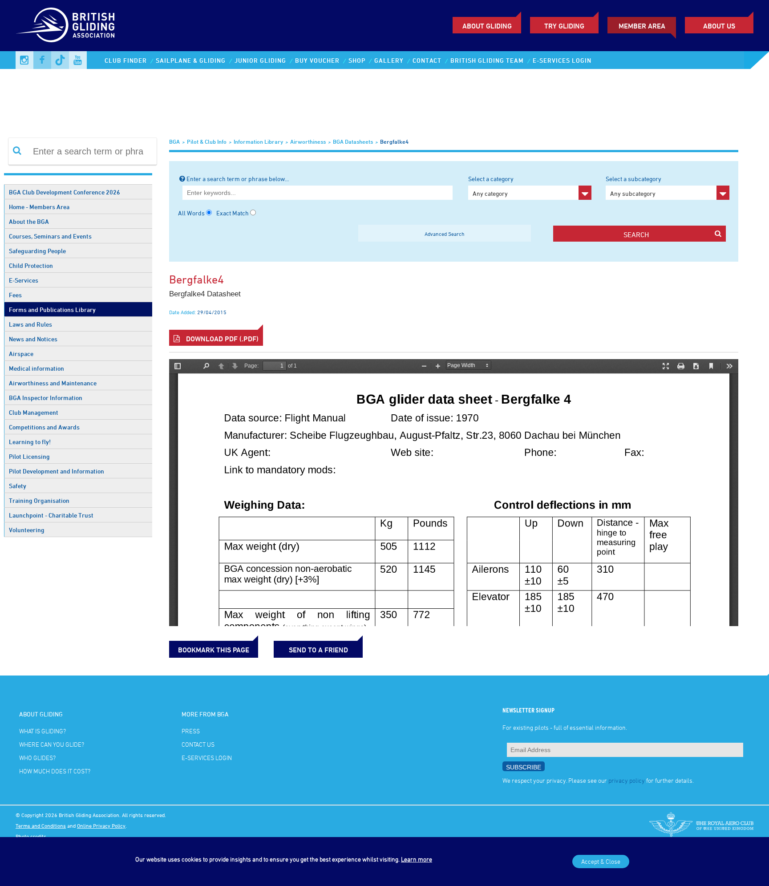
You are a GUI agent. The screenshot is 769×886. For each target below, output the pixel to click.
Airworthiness (308, 141)
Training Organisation (39, 500)
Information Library (258, 141)
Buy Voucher (317, 60)
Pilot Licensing (29, 456)
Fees (15, 295)
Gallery (389, 60)
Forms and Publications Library (52, 309)
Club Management (33, 412)
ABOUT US (719, 26)
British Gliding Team (487, 60)
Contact (427, 60)
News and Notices (33, 339)
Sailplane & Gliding (191, 60)
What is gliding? (42, 731)
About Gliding (487, 26)
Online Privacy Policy (101, 825)
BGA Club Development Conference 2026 (64, 192)
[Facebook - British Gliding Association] (42, 60)
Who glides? (37, 757)
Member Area (642, 26)
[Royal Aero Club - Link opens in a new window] (701, 825)
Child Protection (31, 265)
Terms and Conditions (41, 825)
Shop (356, 60)
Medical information (36, 368)
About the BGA (29, 221)
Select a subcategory (633, 186)
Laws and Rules (30, 324)
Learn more (416, 859)
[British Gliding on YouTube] (78, 60)
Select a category (491, 186)
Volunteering (27, 530)
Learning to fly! (30, 441)
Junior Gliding (260, 60)
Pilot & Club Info (207, 141)
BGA (174, 141)
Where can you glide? (51, 744)
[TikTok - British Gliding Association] (60, 60)
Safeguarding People (37, 251)
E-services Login (562, 60)
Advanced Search (445, 234)
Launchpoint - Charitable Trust (51, 515)
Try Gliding (564, 26)
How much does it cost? (54, 771)
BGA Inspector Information (45, 397)
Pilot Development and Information (56, 471)
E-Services (23, 280)
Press (191, 731)
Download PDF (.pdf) (221, 339)
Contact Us (198, 744)
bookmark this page (213, 650)
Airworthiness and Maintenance (53, 383)
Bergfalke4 (394, 141)
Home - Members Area (39, 206)
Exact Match (232, 213)
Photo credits (31, 836)
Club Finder (126, 60)
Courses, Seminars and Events (50, 236)
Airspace (21, 353)
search (636, 235)
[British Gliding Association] (65, 25)
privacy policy (626, 780)
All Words (191, 213)
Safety (17, 486)
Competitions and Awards (44, 427)
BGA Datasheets (353, 141)
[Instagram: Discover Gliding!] (24, 60)
